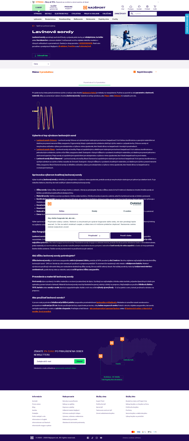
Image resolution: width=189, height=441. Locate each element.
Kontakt (139, 9)
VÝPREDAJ (40, 2)
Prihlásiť (147, 9)
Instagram (97, 438)
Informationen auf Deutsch (41, 422)
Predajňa (35, 413)
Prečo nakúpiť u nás (39, 416)
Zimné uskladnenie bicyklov (105, 413)
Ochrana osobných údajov (71, 413)
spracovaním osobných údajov (65, 368)
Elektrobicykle (61, 14)
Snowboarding (64, 19)
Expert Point (100, 401)
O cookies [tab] (127, 211)
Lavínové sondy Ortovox (47, 140)
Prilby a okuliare (91, 14)
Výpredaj (38, 14)
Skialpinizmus (50, 19)
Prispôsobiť (92, 235)
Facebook (88, 438)
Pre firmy (129, 410)
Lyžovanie (37, 19)
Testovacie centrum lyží (104, 410)
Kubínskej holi (85, 46)
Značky (115, 19)
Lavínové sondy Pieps (46, 149)
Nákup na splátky (68, 404)
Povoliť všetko (125, 235)
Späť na (45, 26)
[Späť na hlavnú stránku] (94, 8)
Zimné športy (120, 14)
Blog (33, 407)
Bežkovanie (78, 19)
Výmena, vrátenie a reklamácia (73, 416)
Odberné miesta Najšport (71, 410)
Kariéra (34, 410)
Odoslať (79, 361)
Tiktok (92, 438)
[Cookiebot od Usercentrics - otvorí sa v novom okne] (131, 204)
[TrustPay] (155, 432)
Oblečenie (107, 14)
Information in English (39, 419)
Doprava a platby (68, 407)
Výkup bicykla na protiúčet (135, 416)
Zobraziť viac (42, 55)
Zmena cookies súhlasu (132, 438)
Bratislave (63, 46)
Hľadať (132, 13)
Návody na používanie (70, 401)
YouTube (101, 438)
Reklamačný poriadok (70, 419)
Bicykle (48, 14)
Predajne (131, 9)
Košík (155, 9)
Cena (36, 64)
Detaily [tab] (94, 211)
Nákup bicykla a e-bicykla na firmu (137, 404)
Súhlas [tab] (61, 211)
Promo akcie (36, 404)
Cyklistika (76, 14)
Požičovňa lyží (101, 404)
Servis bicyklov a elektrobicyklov (136, 413)
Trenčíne (71, 46)
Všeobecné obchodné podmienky (74, 422)
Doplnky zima (104, 19)
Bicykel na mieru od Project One (136, 401)
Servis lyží (99, 407)
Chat (122, 9)
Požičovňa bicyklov (132, 407)
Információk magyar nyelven (41, 426)
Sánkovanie (90, 19)
